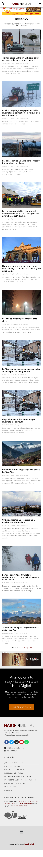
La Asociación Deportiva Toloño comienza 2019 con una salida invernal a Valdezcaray (20, 577)
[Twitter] (11, 742)
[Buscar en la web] (3, 3)
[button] (21, 832)
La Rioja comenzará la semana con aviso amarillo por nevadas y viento (21, 370)
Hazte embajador (12, 766)
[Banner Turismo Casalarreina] (21, 14)
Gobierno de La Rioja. (19, 806)
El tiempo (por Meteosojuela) (17, 776)
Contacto (8, 790)
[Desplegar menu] (40, 3)
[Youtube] (21, 742)
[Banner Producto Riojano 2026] (21, 665)
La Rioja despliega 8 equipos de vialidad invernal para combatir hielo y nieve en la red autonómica (21, 112)
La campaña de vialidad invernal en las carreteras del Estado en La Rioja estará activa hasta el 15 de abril (20, 213)
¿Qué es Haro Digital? (13, 763)
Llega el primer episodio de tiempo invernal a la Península (18, 420)
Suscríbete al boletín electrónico (20, 780)
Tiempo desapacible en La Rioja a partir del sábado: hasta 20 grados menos (20, 59)
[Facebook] (6, 742)
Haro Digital (29, 844)
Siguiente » (30, 648)
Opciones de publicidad (14, 769)
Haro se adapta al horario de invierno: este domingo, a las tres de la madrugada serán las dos (21, 268)
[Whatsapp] (26, 742)
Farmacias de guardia (13, 773)
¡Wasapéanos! (10, 787)
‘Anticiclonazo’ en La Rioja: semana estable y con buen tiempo (18, 521)
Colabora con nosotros (15, 783)
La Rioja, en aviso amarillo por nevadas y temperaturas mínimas (21, 162)
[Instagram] (16, 742)
